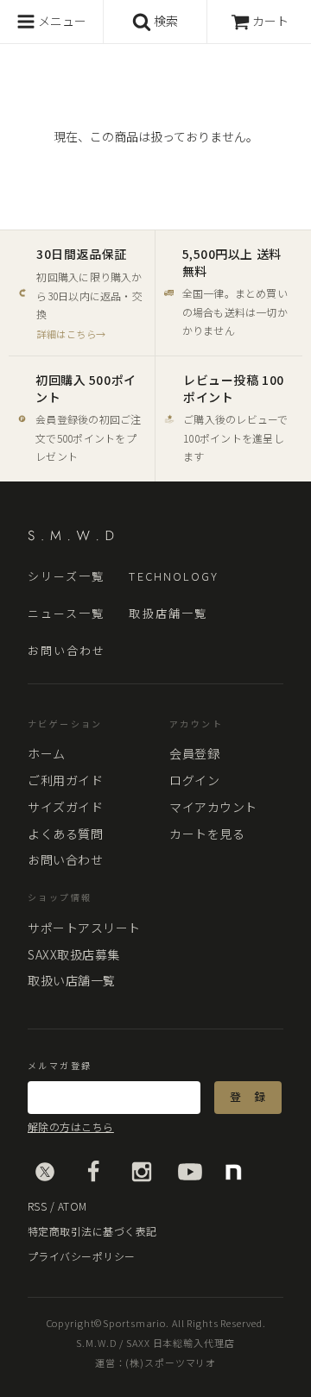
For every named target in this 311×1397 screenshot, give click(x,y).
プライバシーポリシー (82, 1256)
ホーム (47, 753)
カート (270, 20)
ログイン (194, 780)
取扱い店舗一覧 (72, 980)
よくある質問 (65, 833)
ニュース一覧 (66, 613)
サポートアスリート (84, 927)
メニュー (60, 20)
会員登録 (194, 753)
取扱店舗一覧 (167, 613)
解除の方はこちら (71, 1127)
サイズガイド (65, 806)
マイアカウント (213, 806)
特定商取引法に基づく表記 (92, 1231)
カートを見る (206, 833)
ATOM (72, 1206)
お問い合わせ (66, 651)
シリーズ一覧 (66, 576)
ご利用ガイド (65, 780)
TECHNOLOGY (174, 576)
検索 (164, 20)
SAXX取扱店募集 (74, 954)
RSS (37, 1206)
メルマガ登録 (60, 1065)
